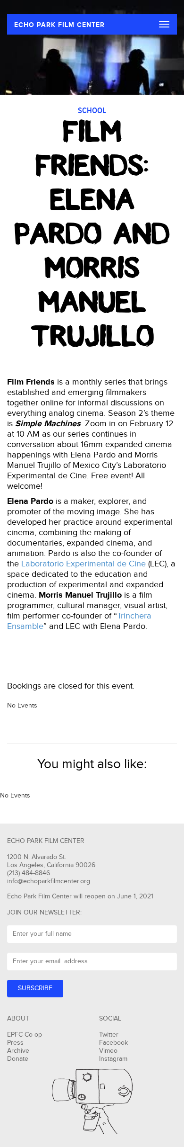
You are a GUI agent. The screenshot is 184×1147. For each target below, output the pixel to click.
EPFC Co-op (24, 1035)
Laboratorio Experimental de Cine (83, 564)
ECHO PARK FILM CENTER (59, 25)
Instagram (113, 1059)
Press (15, 1043)
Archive (18, 1051)
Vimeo (108, 1051)
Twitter (108, 1035)
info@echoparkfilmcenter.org (48, 881)
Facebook (113, 1043)
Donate (17, 1059)
